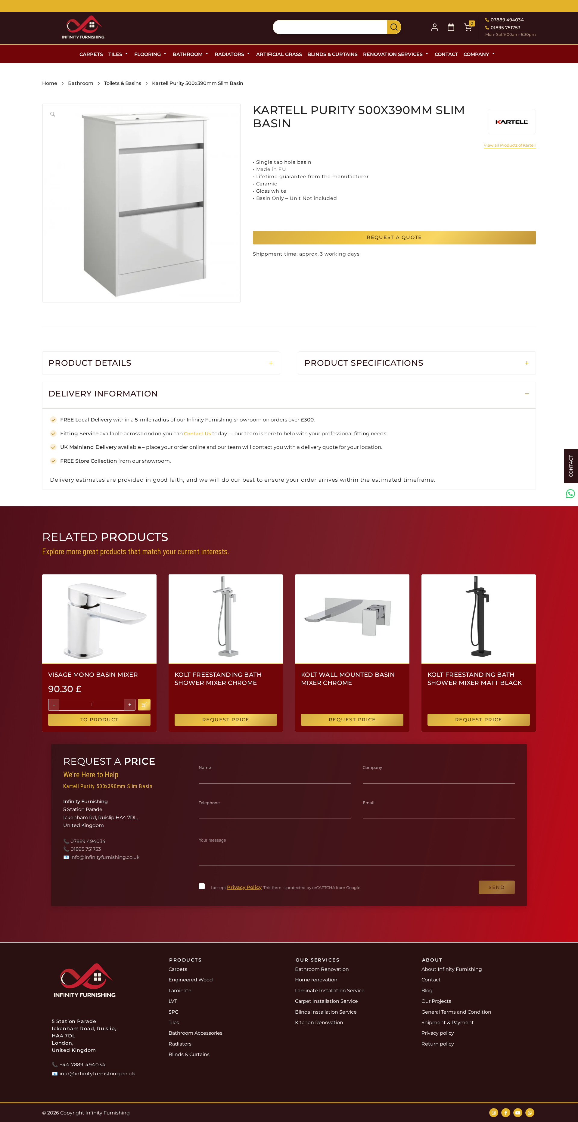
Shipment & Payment (447, 1022)
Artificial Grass (279, 54)
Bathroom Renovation (322, 969)
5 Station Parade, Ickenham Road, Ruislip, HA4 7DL (329, 7)
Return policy (437, 1044)
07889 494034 (507, 20)
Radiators (229, 54)
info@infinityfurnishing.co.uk (105, 857)
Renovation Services (393, 54)
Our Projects (436, 1001)
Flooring (147, 54)
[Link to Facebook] (505, 1112)
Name (205, 767)
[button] (451, 27)
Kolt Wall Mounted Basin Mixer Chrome (348, 678)
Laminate (180, 990)
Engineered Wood (191, 980)
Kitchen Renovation (319, 1022)
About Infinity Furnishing (451, 969)
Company (476, 54)
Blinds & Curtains (332, 54)
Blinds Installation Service (326, 1012)
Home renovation (316, 980)
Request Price (226, 720)
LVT (173, 1001)
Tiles (115, 54)
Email (368, 802)
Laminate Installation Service (330, 990)
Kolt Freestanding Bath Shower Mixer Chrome (218, 678)
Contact (446, 54)
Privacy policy (437, 1033)
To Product (99, 720)
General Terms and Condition (456, 1012)
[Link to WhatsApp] (529, 1112)
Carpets (91, 54)
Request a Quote (394, 237)
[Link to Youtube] (517, 1112)
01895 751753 (506, 27)
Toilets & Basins (122, 83)
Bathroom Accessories (195, 1033)
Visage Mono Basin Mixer (93, 674)
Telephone (209, 802)
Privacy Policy (244, 887)
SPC (173, 1012)
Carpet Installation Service (326, 1001)
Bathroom (188, 54)
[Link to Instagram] (493, 1112)
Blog (427, 990)
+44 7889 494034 (83, 1065)
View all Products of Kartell (510, 145)
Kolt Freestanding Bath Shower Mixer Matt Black (474, 678)
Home (49, 83)
